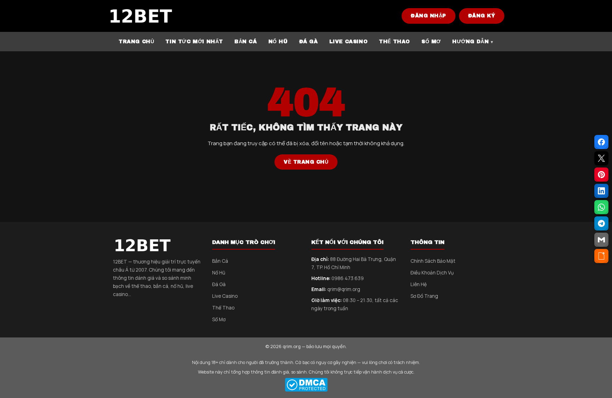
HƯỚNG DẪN (470, 41)
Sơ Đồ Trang (424, 296)
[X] (601, 158)
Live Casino (225, 296)
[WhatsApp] (601, 207)
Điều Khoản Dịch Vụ (432, 272)
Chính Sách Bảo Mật (432, 261)
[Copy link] (601, 256)
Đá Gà (219, 284)
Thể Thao (223, 308)
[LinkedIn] (601, 191)
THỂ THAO (394, 41)
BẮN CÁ (245, 41)
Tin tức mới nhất (194, 41)
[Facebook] (601, 142)
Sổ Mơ (219, 319)
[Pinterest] (601, 174)
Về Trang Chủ (306, 162)
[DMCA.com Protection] (306, 385)
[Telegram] (601, 223)
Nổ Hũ (218, 272)
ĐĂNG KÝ (481, 15)
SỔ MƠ (431, 41)
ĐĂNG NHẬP (428, 15)
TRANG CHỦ (136, 41)
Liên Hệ (418, 284)
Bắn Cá (220, 261)
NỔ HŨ (278, 41)
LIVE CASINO (348, 41)
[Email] (601, 240)
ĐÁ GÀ (308, 41)
